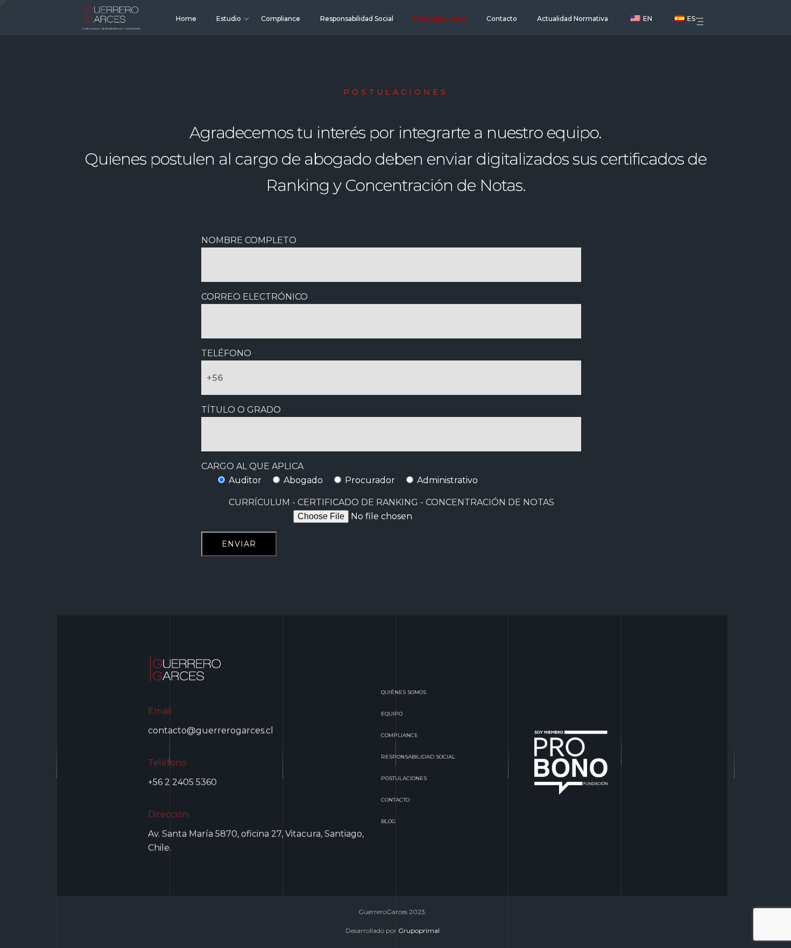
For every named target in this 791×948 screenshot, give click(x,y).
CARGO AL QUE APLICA (252, 466)
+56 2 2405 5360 (182, 782)
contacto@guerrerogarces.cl (210, 730)
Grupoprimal (419, 930)
